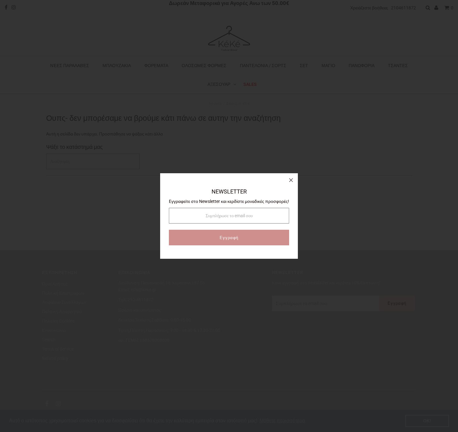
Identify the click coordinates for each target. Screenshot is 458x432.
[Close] (291, 180)
